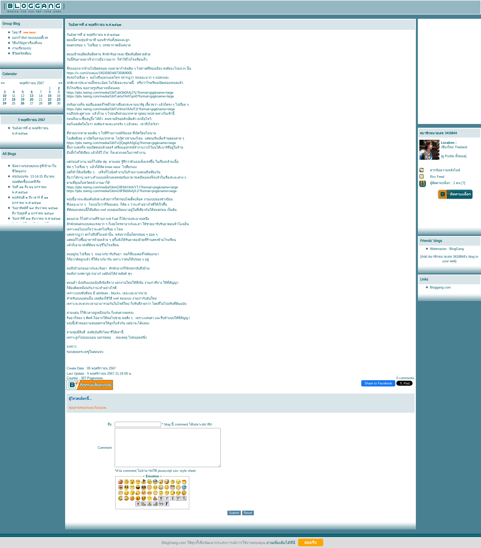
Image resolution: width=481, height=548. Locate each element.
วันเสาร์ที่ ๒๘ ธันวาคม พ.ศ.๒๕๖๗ (36, 218)
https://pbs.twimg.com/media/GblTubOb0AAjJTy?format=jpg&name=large (120, 92)
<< (3, 83)
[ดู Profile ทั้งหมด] (453, 156)
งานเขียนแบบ (21, 48)
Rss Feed (437, 177)
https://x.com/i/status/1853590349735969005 (99, 73)
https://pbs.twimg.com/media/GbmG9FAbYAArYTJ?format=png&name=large (122, 187)
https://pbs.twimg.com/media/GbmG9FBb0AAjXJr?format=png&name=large (122, 191)
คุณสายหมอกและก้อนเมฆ (87, 407)
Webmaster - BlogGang (447, 249)
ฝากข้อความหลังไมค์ (445, 170)
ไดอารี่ (16, 32)
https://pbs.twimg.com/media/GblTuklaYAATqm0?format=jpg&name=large (120, 96)
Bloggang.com (440, 287)
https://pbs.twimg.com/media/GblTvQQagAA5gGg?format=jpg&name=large (121, 143)
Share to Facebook (378, 383)
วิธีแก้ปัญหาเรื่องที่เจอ (27, 43)
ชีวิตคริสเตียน (21, 53)
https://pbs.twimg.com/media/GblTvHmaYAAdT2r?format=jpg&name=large (121, 109)
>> (60, 83)
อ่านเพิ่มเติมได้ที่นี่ (280, 542)
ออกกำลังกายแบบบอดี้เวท (30, 38)
